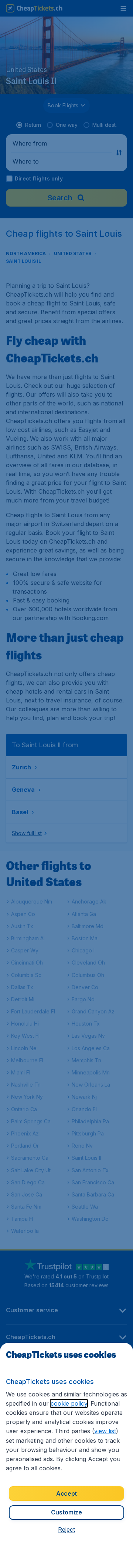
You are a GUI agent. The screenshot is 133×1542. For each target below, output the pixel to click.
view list (105, 1431)
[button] (66, 1529)
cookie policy (69, 1403)
